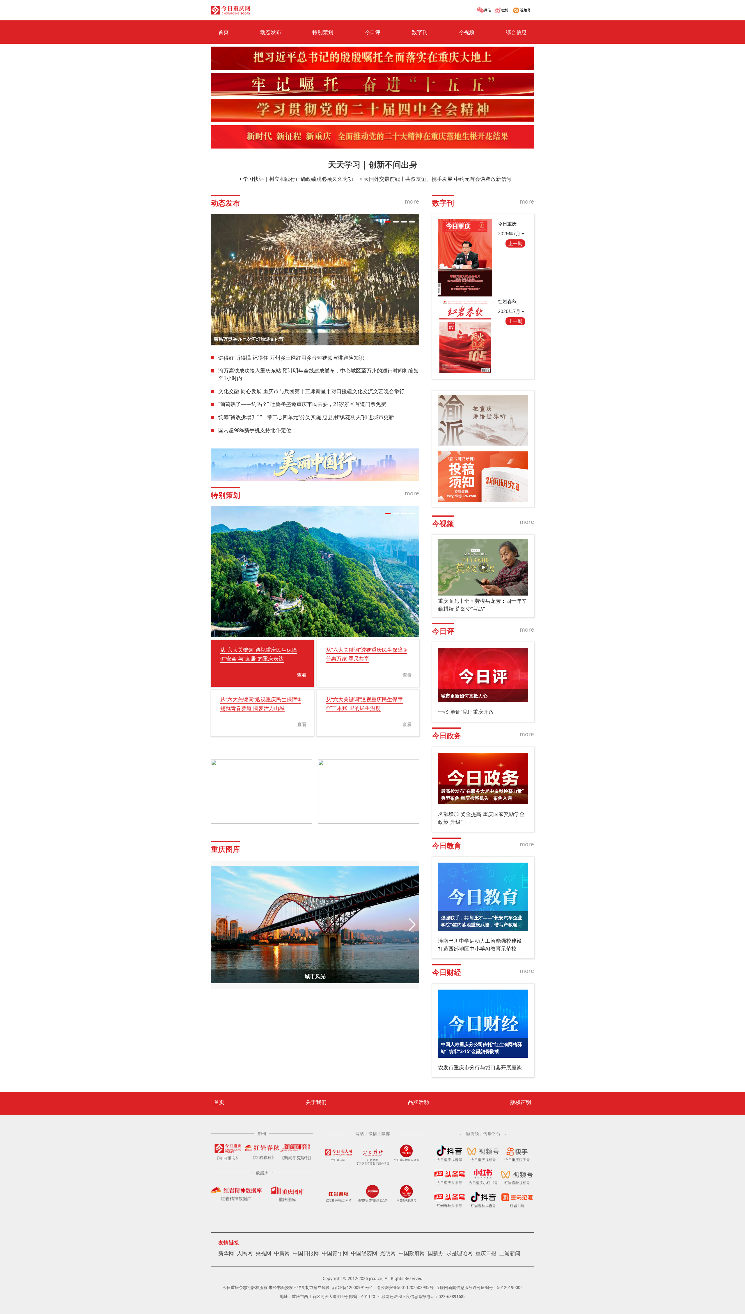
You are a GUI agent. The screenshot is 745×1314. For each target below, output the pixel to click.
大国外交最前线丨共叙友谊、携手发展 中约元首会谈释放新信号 (437, 178)
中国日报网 (306, 1253)
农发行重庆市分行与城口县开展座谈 (480, 1067)
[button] (388, 221)
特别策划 (322, 32)
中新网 (282, 1253)
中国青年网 (335, 1253)
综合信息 (516, 32)
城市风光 (315, 976)
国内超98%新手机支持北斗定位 (254, 430)
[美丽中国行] (315, 464)
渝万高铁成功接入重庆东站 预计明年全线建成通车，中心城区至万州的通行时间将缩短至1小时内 (318, 374)
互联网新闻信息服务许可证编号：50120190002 (479, 1287)
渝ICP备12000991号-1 (352, 1287)
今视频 (466, 32)
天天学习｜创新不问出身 (372, 164)
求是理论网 (459, 1253)
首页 (223, 32)
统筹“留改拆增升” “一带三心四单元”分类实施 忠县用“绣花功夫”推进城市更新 (306, 417)
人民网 (245, 1253)
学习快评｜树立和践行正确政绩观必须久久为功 (298, 178)
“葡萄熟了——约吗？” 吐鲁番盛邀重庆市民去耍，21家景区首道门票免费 (302, 403)
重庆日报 (486, 1253)
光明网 (388, 1253)
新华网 (226, 1253)
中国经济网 (364, 1253)
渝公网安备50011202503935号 (405, 1287)
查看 (301, 675)
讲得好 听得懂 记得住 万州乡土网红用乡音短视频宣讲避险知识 (291, 357)
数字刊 (420, 32)
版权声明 (520, 1101)
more (412, 201)
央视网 (263, 1253)
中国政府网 (412, 1253)
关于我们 (316, 1101)
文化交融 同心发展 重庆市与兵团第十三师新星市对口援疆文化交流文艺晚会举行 (311, 391)
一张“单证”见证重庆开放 (466, 711)
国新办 (436, 1253)
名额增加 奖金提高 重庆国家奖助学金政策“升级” (481, 817)
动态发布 (270, 32)
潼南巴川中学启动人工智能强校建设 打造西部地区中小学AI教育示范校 (480, 944)
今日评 (372, 32)
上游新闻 (509, 1253)
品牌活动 (418, 1101)
